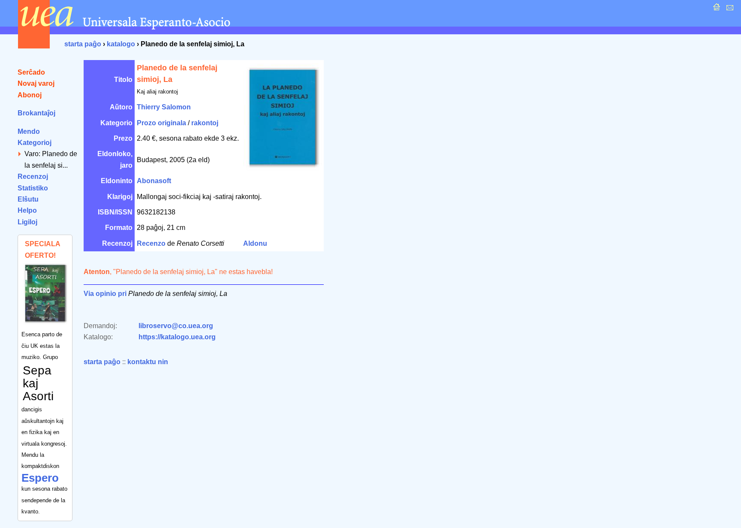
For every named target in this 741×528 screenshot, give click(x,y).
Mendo (29, 131)
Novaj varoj (36, 83)
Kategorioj (34, 142)
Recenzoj (33, 176)
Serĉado (31, 72)
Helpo (27, 210)
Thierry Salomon (164, 107)
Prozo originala (161, 123)
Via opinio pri (105, 293)
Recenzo (151, 243)
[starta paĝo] (715, 9)
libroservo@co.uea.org (176, 325)
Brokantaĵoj (36, 113)
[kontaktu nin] (729, 9)
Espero (40, 478)
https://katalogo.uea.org (177, 337)
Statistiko (33, 188)
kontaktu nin (147, 361)
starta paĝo (82, 44)
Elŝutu (28, 199)
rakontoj (204, 123)
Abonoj (30, 95)
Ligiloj (27, 222)
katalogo (121, 44)
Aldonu (255, 243)
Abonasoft (154, 180)
